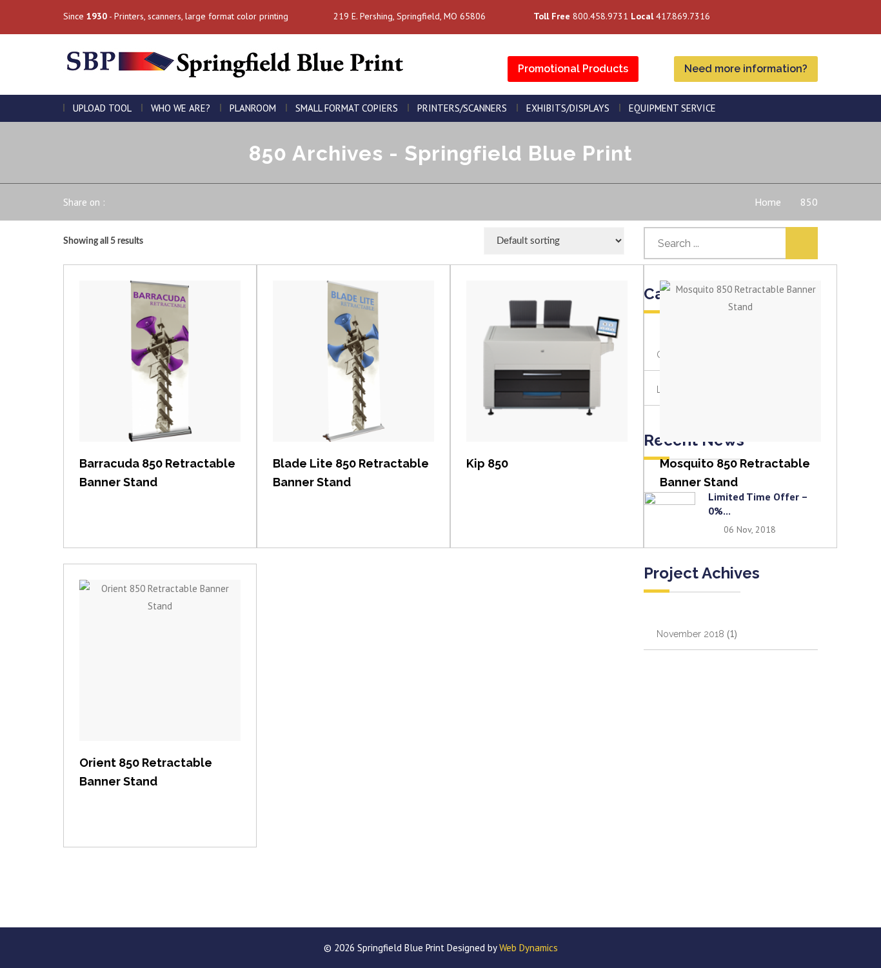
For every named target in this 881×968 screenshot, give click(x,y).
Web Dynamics (528, 948)
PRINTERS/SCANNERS (462, 108)
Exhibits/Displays (567, 108)
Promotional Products (573, 69)
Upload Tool (102, 108)
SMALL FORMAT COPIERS (346, 108)
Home (768, 201)
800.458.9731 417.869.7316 (621, 16)
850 (809, 201)
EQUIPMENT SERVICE (672, 108)
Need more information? (745, 69)
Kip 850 (487, 463)
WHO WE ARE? (180, 108)
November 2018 (690, 634)
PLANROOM (253, 108)
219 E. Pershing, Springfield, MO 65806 (409, 16)
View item (160, 374)
